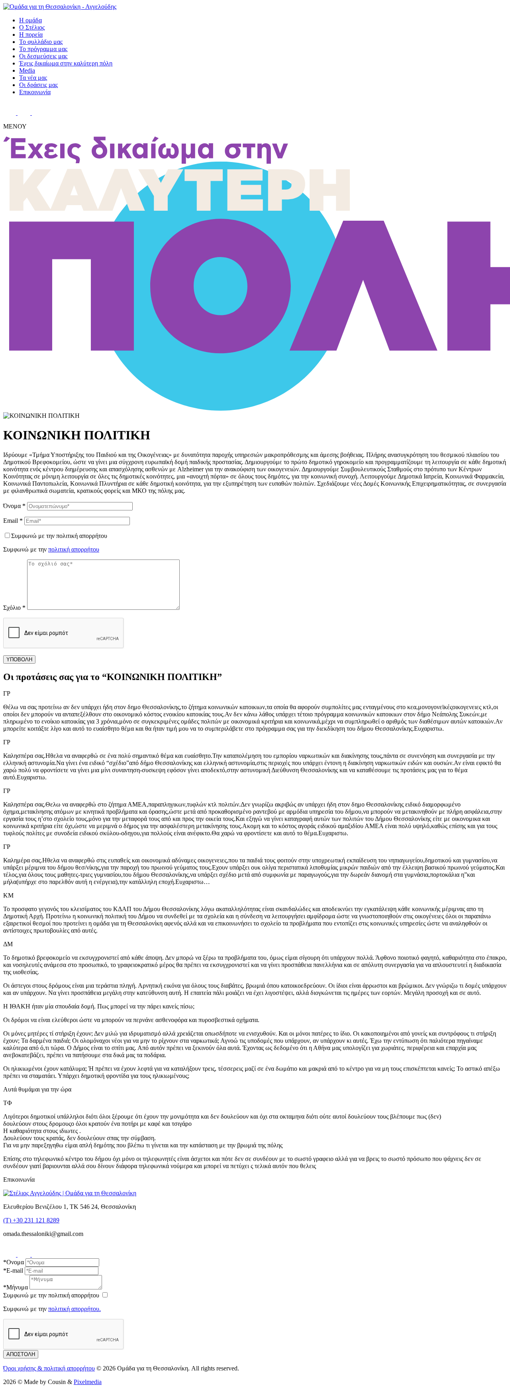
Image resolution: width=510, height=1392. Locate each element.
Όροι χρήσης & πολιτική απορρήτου (49, 1368)
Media (27, 70)
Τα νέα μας (33, 77)
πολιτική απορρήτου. (74, 1308)
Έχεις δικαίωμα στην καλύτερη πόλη (65, 63)
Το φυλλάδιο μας (41, 41)
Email (13, 520)
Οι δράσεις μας (38, 84)
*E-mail (13, 1270)
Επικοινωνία (35, 92)
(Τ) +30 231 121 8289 (31, 1220)
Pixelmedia (88, 1381)
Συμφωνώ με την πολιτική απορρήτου (59, 535)
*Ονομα (13, 1262)
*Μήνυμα (15, 1287)
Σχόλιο (14, 607)
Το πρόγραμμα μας (43, 48)
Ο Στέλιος (32, 27)
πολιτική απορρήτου (73, 549)
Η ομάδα (30, 20)
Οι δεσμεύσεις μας (43, 56)
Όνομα (14, 505)
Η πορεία (31, 34)
